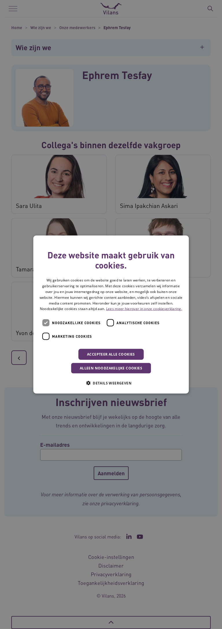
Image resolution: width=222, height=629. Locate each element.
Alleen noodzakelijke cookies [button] (111, 368)
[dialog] (111, 314)
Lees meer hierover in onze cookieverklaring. (144, 308)
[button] (111, 383)
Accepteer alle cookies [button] (111, 354)
